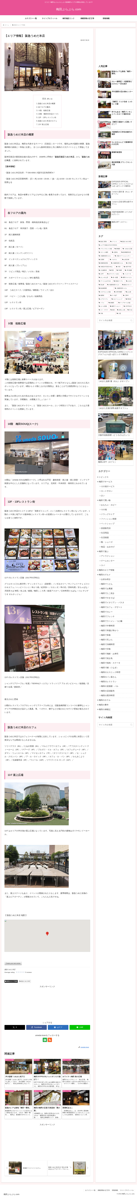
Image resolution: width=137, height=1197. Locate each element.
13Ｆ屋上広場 (43, 124)
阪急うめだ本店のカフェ (47, 121)
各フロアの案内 (44, 107)
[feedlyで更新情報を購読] (45, 1040)
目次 (44, 99)
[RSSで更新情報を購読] (50, 1040)
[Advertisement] (47, 1003)
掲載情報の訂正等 (104, 1190)
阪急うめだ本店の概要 (46, 103)
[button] (47, 934)
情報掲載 (115, 1190)
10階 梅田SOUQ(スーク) (48, 114)
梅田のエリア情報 (12, 981)
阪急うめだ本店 (25, 981)
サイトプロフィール (127, 1190)
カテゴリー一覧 (90, 1190)
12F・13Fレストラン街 (47, 117)
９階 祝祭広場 (44, 110)
